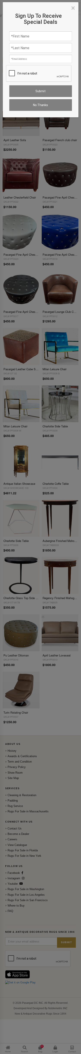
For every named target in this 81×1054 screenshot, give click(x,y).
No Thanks (40, 105)
